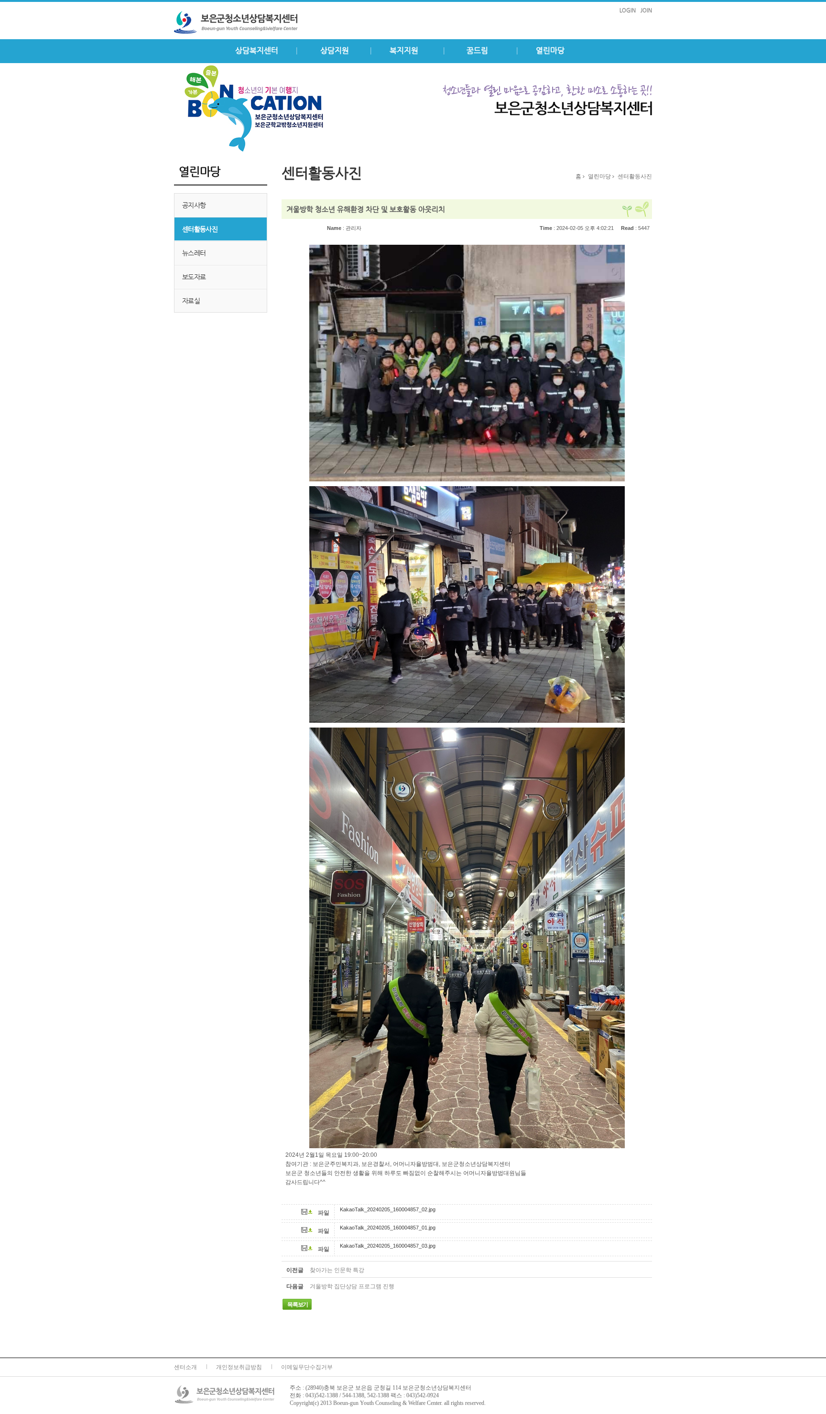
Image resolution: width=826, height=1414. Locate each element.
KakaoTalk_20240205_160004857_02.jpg (387, 1209)
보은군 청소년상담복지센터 (245, 22)
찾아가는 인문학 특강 (337, 1270)
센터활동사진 (199, 229)
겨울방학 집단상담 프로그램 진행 (352, 1286)
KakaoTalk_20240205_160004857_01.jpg (387, 1227)
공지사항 (194, 205)
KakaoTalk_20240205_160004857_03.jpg (387, 1246)
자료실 (191, 301)
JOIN (646, 10)
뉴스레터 (194, 253)
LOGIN (628, 10)
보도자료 (194, 277)
